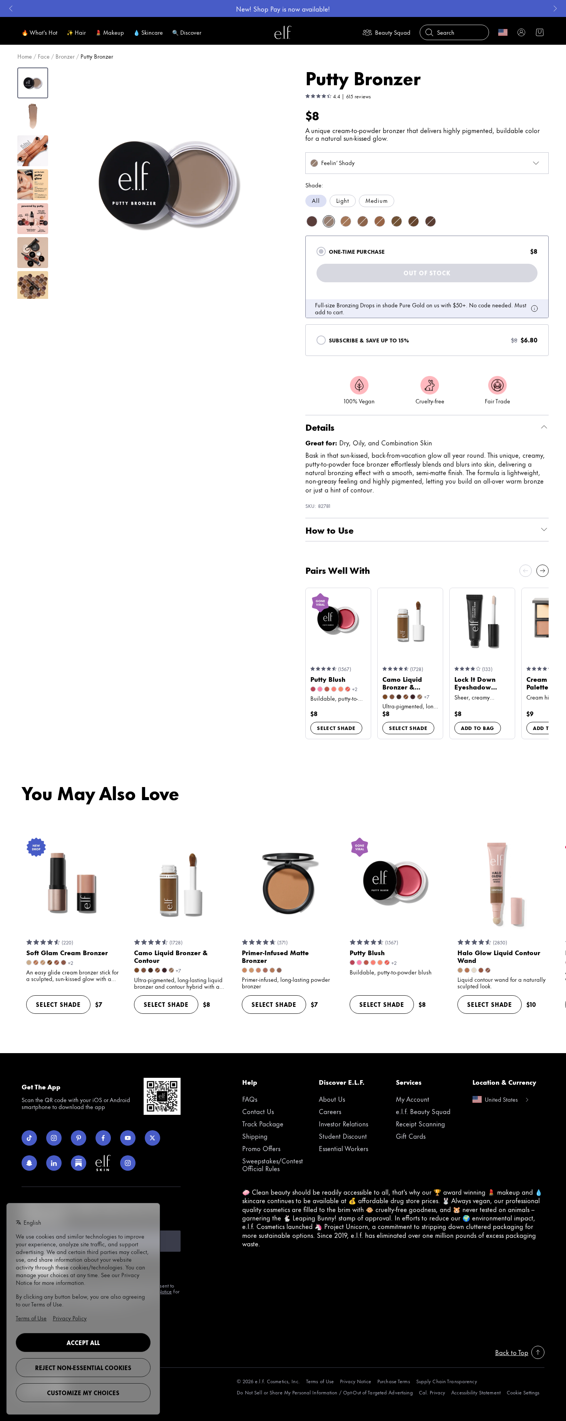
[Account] (521, 32)
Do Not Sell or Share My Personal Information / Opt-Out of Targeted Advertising (324, 1392)
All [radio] (316, 200)
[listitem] (311, 221)
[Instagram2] (128, 1163)
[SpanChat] (29, 1163)
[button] (168, 182)
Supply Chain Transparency (446, 1381)
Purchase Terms (393, 1381)
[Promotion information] (534, 308)
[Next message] (555, 8)
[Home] (283, 32)
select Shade (336, 728)
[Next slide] (542, 571)
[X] (152, 1138)
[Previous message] (10, 8)
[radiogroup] (427, 201)
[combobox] (427, 163)
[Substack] (78, 1163)
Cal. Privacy (432, 1392)
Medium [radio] (376, 200)
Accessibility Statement (476, 1392)
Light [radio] (342, 200)
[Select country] (502, 32)
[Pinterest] (78, 1138)
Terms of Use (320, 1381)
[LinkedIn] (54, 1163)
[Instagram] (54, 1138)
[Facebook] (103, 1138)
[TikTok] (29, 1138)
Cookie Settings (523, 1392)
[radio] (321, 251)
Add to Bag (477, 728)
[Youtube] (128, 1138)
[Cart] (539, 32)
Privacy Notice (355, 1381)
